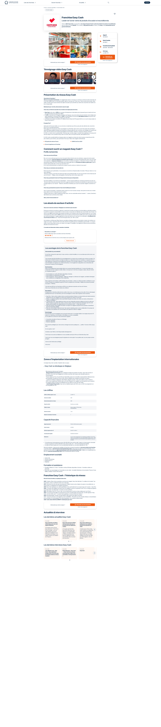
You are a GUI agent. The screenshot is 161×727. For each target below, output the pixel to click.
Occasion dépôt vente (60, 7)
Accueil (45, 7)
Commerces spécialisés (51, 7)
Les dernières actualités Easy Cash (57, 517)
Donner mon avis (70, 240)
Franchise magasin (49, 9)
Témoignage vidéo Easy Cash (58, 69)
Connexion (147, 2)
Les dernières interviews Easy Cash (57, 545)
